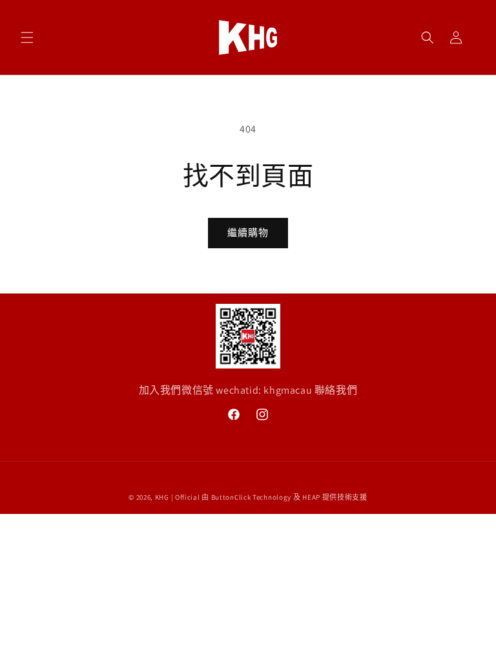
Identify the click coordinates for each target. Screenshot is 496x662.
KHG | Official (177, 497)
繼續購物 (248, 232)
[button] (27, 37)
